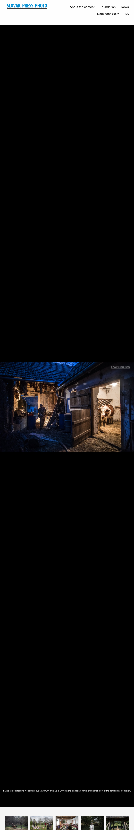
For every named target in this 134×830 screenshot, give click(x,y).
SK (127, 13)
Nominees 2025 (108, 13)
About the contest (82, 6)
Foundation (108, 6)
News (125, 6)
